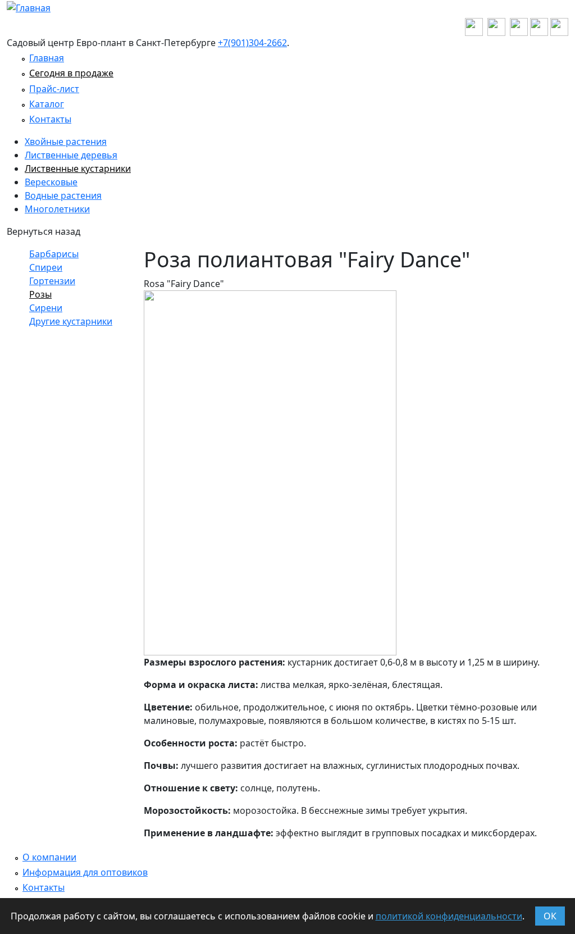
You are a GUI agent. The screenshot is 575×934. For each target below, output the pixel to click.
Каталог (46, 104)
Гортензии (52, 281)
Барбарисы (54, 254)
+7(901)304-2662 (252, 43)
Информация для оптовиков (85, 872)
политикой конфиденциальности (449, 916)
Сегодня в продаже (71, 73)
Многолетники (57, 209)
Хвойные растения (66, 141)
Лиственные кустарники (78, 168)
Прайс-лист (54, 89)
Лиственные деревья (71, 155)
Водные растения (63, 195)
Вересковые (51, 182)
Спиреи (45, 267)
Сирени (45, 308)
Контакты (50, 119)
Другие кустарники (70, 321)
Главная (46, 58)
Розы (40, 294)
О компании (49, 857)
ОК (550, 916)
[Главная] (29, 7)
